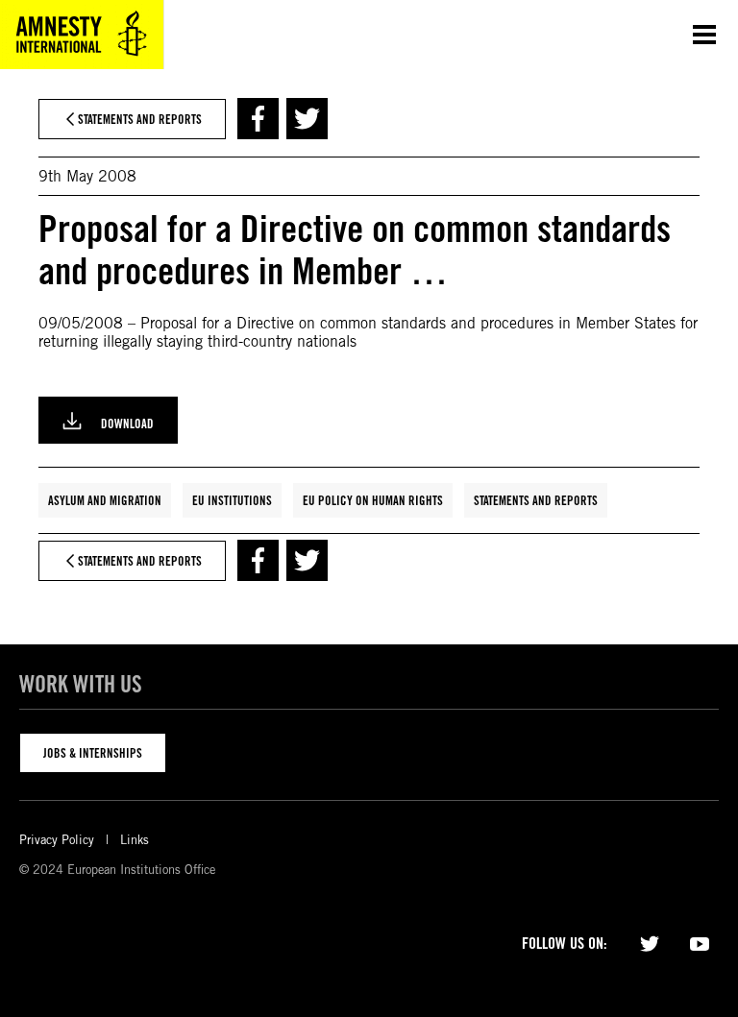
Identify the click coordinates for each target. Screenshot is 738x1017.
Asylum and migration (104, 500)
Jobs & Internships (92, 753)
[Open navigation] (704, 34)
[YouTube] (699, 942)
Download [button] (127, 423)
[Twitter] (649, 942)
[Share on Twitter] (307, 118)
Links (134, 840)
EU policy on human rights (373, 500)
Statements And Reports (536, 500)
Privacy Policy (56, 840)
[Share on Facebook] (258, 118)
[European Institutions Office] (81, 34)
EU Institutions (232, 500)
